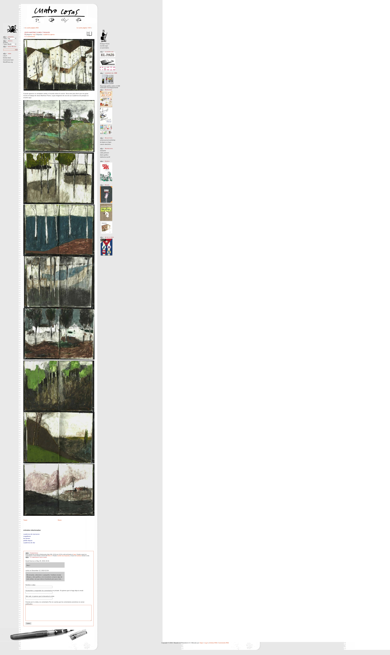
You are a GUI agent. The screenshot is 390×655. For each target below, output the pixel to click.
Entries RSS (213, 643)
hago (39, 22)
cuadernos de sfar (29, 542)
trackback (79, 555)
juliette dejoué (27, 540)
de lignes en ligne (105, 142)
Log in (5, 55)
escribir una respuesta (63, 555)
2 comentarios (30, 36)
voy (78, 22)
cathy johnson (104, 153)
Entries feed (7, 58)
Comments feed (8, 60)
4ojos (201, 643)
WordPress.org (8, 62)
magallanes (27, 536)
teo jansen (26, 538)
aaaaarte (103, 150)
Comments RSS (223, 643)
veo (65, 22)
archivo (5, 42)
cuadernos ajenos (49, 34)
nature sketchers (105, 144)
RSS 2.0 (50, 555)
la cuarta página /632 (32, 28)
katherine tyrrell (105, 157)
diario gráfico (104, 155)
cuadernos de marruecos (31, 534)
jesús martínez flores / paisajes (37, 32)
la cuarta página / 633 (84, 28)
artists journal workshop (107, 140)
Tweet (25, 520)
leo (52, 22)
